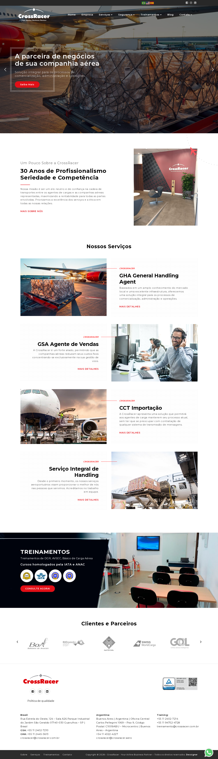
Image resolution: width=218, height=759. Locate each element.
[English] (148, 2)
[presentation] (17, 641)
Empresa (87, 14)
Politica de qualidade (40, 700)
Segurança (125, 14)
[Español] (152, 2)
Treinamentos (150, 14)
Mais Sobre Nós (31, 211)
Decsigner (192, 754)
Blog (170, 14)
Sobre (23, 754)
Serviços (105, 14)
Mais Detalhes (129, 306)
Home (72, 14)
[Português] (144, 2)
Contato (185, 14)
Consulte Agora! (37, 588)
